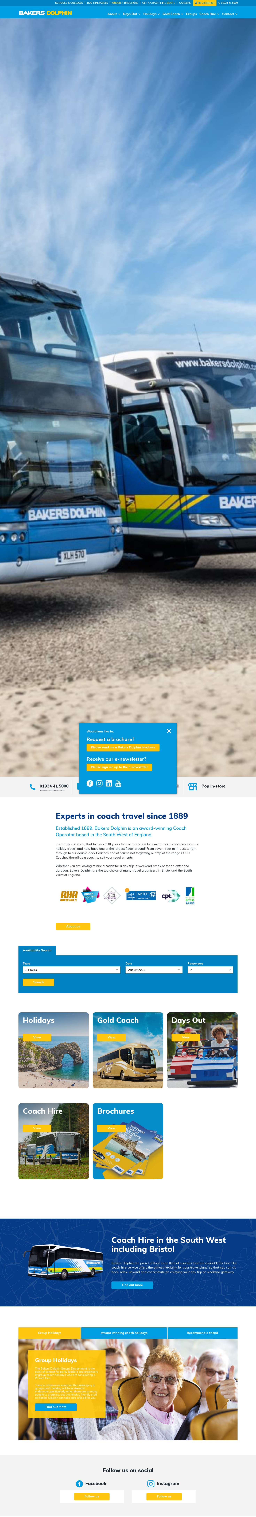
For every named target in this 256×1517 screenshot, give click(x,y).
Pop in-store (213, 786)
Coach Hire (207, 14)
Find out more (132, 1285)
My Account (206, 3)
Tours (26, 963)
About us (73, 926)
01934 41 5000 (229, 3)
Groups (191, 14)
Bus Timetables (97, 3)
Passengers (195, 963)
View (37, 1037)
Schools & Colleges (69, 3)
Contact (228, 14)
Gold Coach (171, 14)
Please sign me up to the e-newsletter (119, 767)
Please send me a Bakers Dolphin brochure (123, 747)
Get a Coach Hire (158, 3)
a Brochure (125, 3)
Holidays (150, 14)
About (112, 14)
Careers (185, 3)
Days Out (130, 14)
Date (129, 963)
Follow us (92, 1496)
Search (38, 982)
